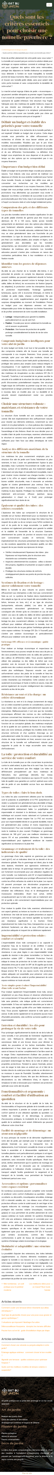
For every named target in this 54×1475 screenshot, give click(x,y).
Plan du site (27, 1473)
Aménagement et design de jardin (15, 50)
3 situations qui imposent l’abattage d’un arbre (21, 1322)
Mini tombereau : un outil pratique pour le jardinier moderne (14, 1287)
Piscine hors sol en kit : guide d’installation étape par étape (26, 1330)
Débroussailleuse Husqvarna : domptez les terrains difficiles (26, 1326)
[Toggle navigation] (49, 5)
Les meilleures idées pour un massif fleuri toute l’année (39, 1287)
